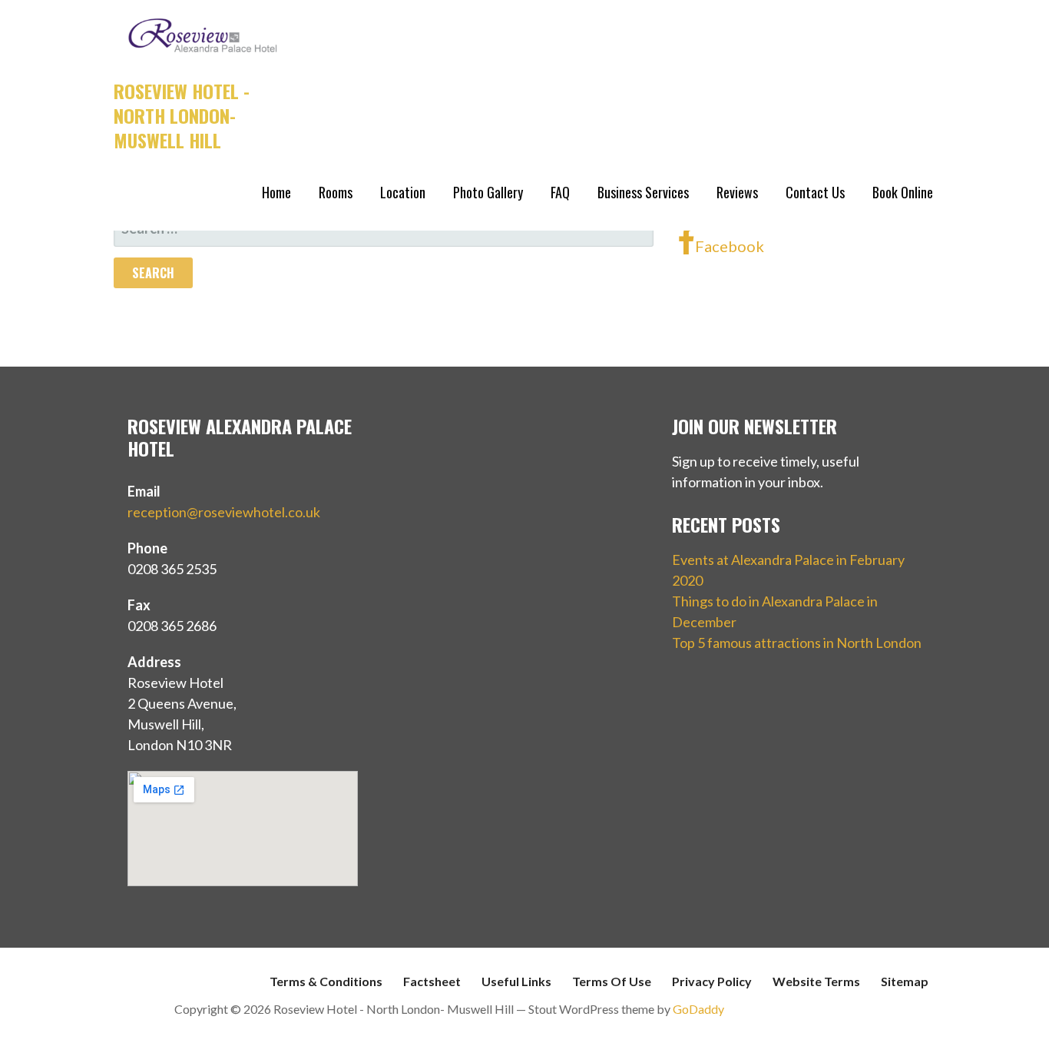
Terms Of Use (611, 981)
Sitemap (904, 981)
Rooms (335, 192)
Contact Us (815, 192)
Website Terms (816, 981)
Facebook (729, 246)
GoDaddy (698, 1008)
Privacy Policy (712, 981)
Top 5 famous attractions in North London (797, 642)
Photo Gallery (488, 192)
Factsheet (432, 981)
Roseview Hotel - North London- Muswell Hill (182, 115)
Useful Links (516, 981)
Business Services (643, 192)
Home (276, 192)
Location (402, 192)
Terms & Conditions (326, 981)
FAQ (560, 192)
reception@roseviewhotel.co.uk (223, 511)
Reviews (737, 192)
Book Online (902, 192)
